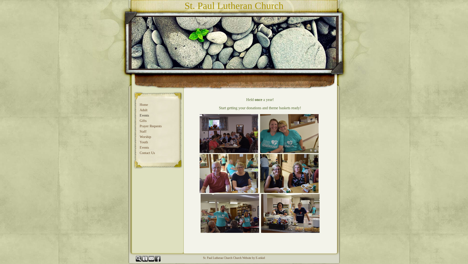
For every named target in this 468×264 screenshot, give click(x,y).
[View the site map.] (145, 260)
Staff (143, 131)
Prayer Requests (151, 126)
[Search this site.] (139, 260)
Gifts (143, 121)
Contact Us (147, 153)
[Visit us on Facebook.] (158, 260)
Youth (144, 142)
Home (144, 105)
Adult (143, 110)
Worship (145, 137)
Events (144, 115)
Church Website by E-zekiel (249, 258)
